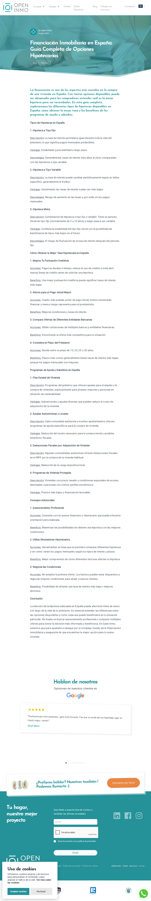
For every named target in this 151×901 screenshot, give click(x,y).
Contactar (129, 6)
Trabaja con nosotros (106, 8)
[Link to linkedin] (116, 815)
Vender (67, 6)
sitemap (141, 866)
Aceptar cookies (18, 891)
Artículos (44, 63)
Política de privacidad (72, 866)
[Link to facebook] (127, 815)
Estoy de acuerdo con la (77, 841)
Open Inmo (46, 30)
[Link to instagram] (139, 815)
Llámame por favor (123, 783)
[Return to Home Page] (15, 8)
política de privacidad (87, 841)
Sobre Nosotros (78, 8)
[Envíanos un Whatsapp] (143, 893)
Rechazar (41, 891)
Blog (95, 6)
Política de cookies (90, 866)
